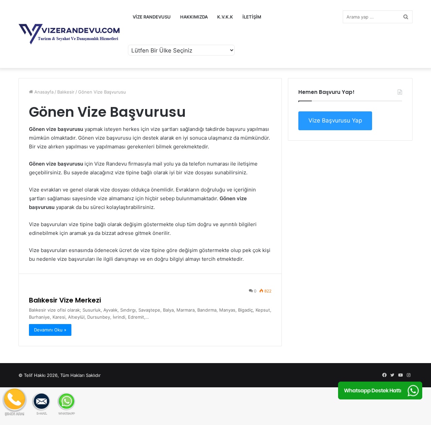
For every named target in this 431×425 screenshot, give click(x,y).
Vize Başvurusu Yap (335, 120)
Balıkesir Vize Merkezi (65, 300)
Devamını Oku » (50, 329)
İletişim (251, 17)
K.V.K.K (225, 17)
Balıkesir (65, 92)
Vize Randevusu (152, 17)
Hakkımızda (194, 17)
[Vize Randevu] (69, 34)
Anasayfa (43, 92)
